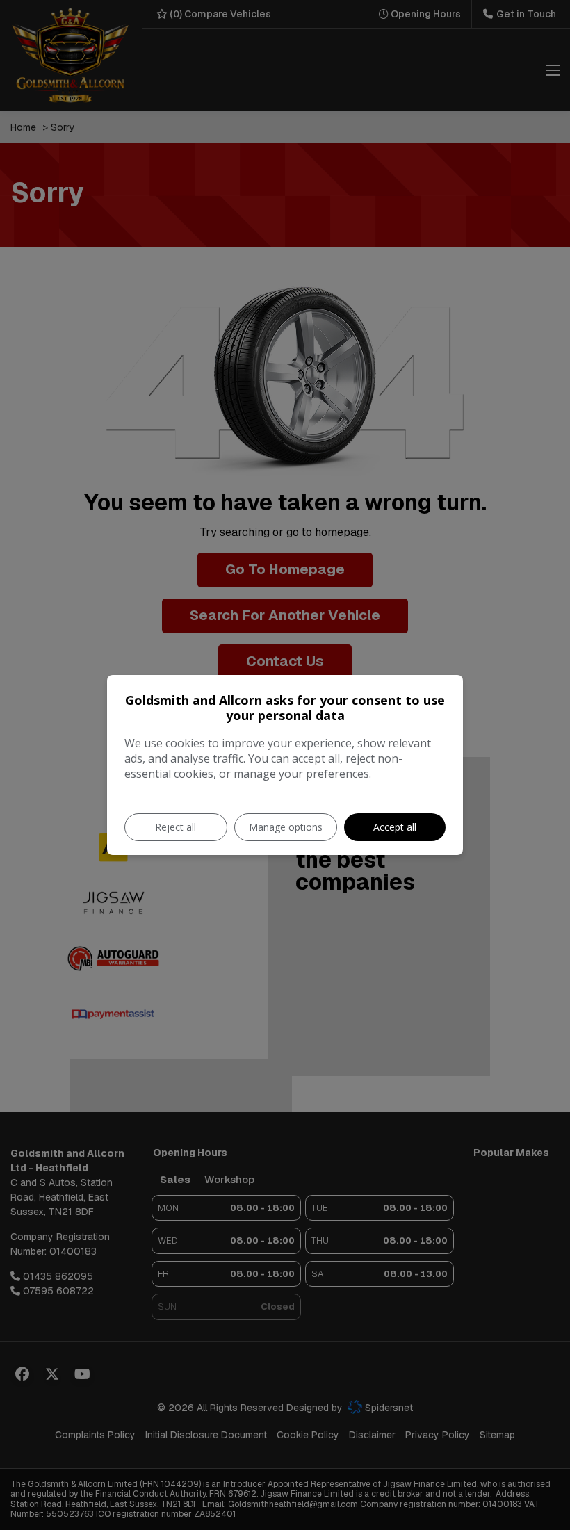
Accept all (394, 826)
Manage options (286, 826)
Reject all (175, 826)
